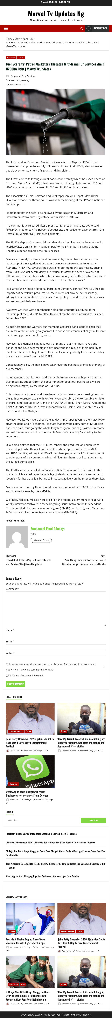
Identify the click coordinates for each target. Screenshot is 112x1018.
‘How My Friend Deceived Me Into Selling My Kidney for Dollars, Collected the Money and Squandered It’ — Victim (81, 742)
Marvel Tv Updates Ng (56, 13)
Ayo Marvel (15, 750)
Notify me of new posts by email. (26, 675)
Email (10, 641)
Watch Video (100, 28)
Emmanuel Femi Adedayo (22, 76)
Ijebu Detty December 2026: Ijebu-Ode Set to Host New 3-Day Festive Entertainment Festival (30, 742)
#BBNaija (13, 984)
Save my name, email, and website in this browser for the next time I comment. (52, 664)
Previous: (28, 560)
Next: (84, 560)
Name (10, 630)
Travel (12, 931)
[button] (6, 28)
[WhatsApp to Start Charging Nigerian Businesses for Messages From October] (30, 771)
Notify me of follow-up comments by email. (29, 669)
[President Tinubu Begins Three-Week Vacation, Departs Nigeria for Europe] (30, 919)
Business (11, 57)
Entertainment (15, 731)
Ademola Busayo (69, 750)
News (21, 57)
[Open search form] (81, 28)
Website (10, 653)
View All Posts (41, 540)
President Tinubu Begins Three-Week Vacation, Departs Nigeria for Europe (41, 833)
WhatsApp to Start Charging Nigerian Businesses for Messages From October (27, 793)
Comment (12, 588)
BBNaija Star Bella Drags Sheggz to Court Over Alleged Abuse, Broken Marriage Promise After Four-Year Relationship (28, 995)
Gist (23, 984)
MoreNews (69, 1014)
